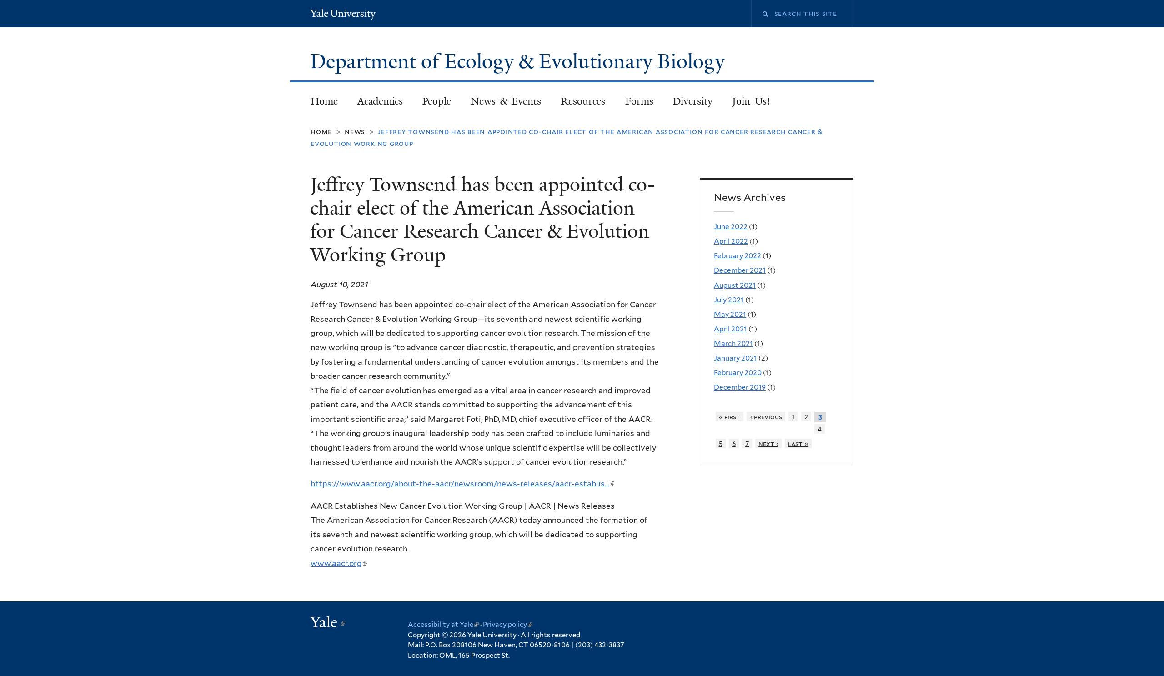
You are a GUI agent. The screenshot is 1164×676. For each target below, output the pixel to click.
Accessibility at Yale (443, 625)
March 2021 (733, 343)
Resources (583, 101)
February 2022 (737, 255)
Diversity (692, 101)
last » (798, 443)
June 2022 (731, 226)
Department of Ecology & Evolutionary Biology (520, 61)
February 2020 (738, 372)
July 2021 (729, 299)
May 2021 (730, 314)
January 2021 (735, 358)
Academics (380, 101)
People (436, 101)
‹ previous (766, 417)
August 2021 (735, 285)
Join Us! (751, 101)
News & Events (506, 101)
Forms (639, 101)
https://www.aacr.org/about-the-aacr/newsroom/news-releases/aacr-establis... (462, 483)
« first (730, 417)
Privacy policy (507, 625)
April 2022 (731, 241)
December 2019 (740, 387)
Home (324, 101)
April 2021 (730, 329)
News (355, 131)
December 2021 (740, 270)
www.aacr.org (338, 563)
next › (768, 443)
